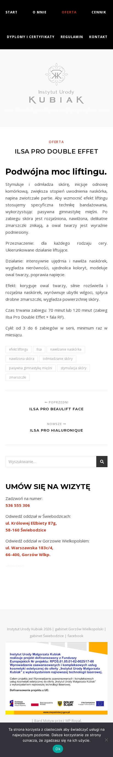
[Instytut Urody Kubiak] (56, 83)
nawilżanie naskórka (65, 349)
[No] (106, 739)
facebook (75, 635)
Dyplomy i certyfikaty (31, 36)
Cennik (99, 12)
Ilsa (39, 349)
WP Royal (73, 720)
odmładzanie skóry (58, 358)
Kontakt (98, 36)
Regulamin (72, 36)
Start (11, 12)
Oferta (69, 12)
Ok (57, 749)
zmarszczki (17, 377)
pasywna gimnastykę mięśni (30, 368)
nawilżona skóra (21, 358)
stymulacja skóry (73, 368)
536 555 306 (17, 505)
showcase (14, 565)
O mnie (40, 12)
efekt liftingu (18, 349)
